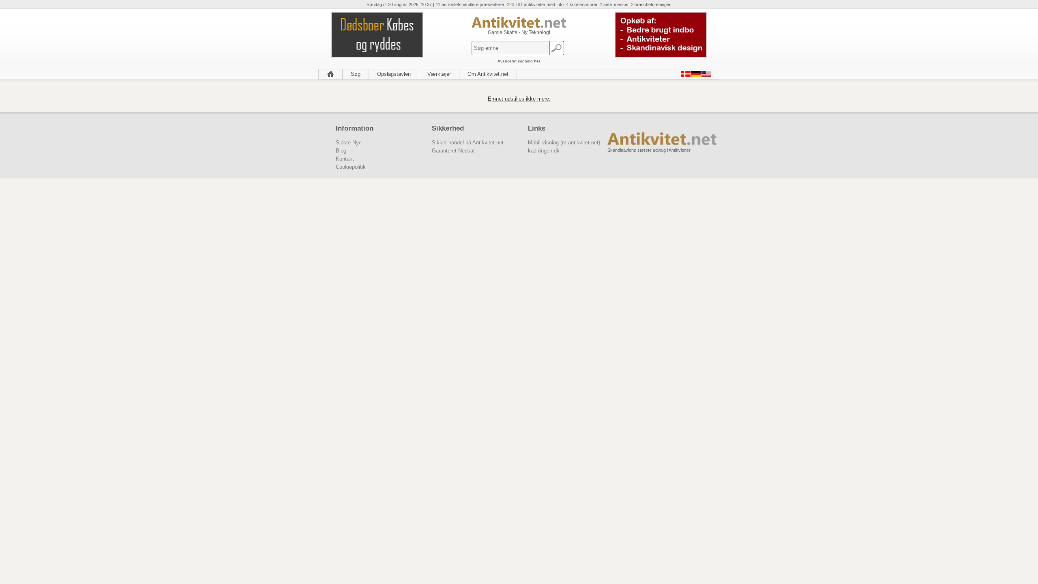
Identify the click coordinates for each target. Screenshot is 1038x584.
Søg (355, 74)
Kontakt (345, 159)
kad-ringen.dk (544, 151)
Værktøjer (439, 74)
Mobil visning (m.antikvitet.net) (564, 143)
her (537, 61)
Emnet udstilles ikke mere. (519, 99)
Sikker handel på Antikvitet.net (468, 143)
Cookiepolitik (351, 167)
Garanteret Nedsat (453, 151)
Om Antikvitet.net (488, 74)
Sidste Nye (349, 143)
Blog (341, 151)
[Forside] (330, 74)
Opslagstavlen (394, 74)
